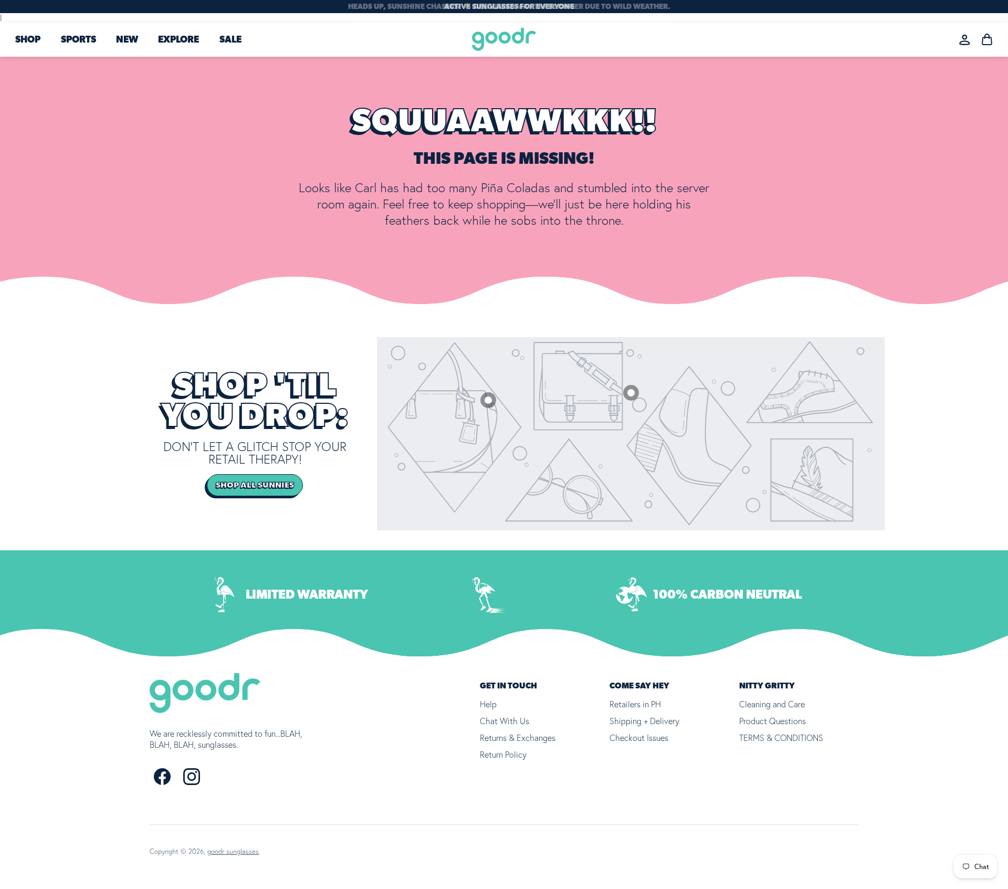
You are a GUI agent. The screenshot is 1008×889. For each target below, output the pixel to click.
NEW (127, 40)
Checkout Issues (639, 738)
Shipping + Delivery (644, 721)
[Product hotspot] (631, 393)
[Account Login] (964, 39)
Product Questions (772, 721)
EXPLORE (178, 40)
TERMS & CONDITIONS (781, 738)
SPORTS (78, 40)
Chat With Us (504, 721)
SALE (230, 40)
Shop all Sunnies (255, 485)
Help (488, 704)
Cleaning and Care (772, 704)
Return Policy (503, 754)
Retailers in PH (635, 704)
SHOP (27, 40)
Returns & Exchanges (517, 738)
